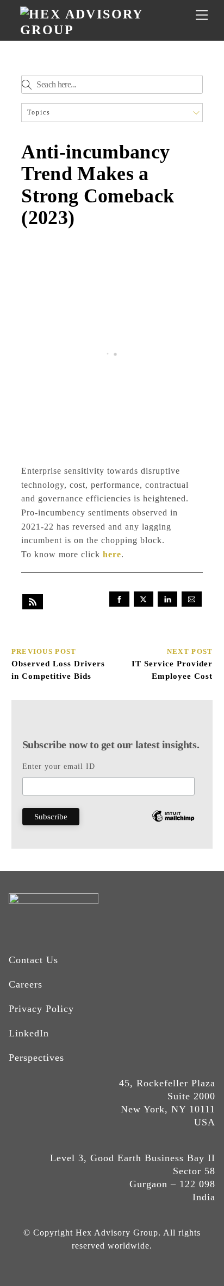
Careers (25, 984)
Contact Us (33, 959)
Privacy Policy (41, 1008)
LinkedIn (29, 1033)
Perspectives (36, 1057)
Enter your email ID (58, 766)
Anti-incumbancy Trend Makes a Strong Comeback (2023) (97, 185)
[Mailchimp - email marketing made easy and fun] (173, 824)
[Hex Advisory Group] (109, 30)
